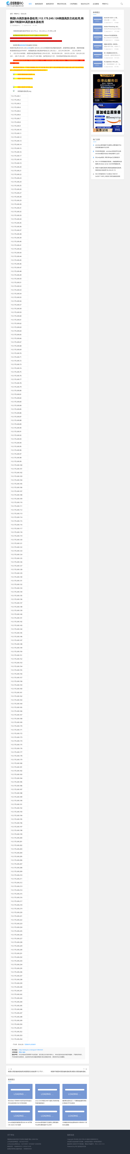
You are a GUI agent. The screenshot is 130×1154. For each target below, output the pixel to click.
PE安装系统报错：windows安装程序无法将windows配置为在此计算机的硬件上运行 (108, 152)
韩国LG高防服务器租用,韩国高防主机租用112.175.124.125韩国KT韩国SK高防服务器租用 (38, 1071)
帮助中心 (105, 4)
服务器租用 (39, 4)
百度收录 (27, 1044)
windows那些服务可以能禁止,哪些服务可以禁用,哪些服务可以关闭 (108, 146)
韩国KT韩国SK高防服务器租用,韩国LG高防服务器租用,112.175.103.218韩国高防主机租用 (81, 1071)
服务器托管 (50, 4)
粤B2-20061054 (99, 1144)
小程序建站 (73, 4)
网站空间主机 (61, 4)
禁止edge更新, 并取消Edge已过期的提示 (107, 157)
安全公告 (23, 14)
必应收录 (33, 1044)
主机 (29, 48)
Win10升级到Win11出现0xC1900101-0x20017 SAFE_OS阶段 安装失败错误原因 (107, 175)
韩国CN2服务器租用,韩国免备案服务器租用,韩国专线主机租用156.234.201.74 (108, 169)
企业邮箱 (96, 4)
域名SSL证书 (85, 4)
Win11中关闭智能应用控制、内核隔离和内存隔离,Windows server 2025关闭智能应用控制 (108, 163)
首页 (30, 4)
